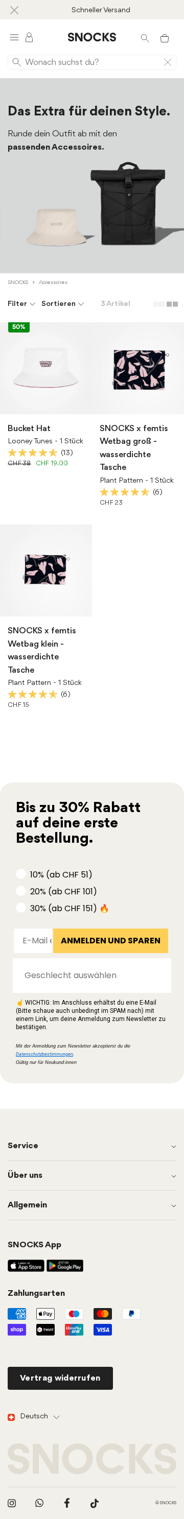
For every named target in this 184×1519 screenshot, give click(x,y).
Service (23, 1146)
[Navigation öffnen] (14, 37)
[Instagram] (11, 1503)
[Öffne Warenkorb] (164, 37)
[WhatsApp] (39, 1503)
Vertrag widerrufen (60, 1378)
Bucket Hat (29, 428)
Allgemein (27, 1205)
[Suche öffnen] (145, 37)
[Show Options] (158, 975)
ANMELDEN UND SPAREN (110, 940)
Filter (17, 304)
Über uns (25, 1175)
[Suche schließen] (167, 62)
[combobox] (89, 975)
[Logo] (92, 37)
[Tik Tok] (94, 1503)
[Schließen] (14, 9)
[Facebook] (67, 1503)
